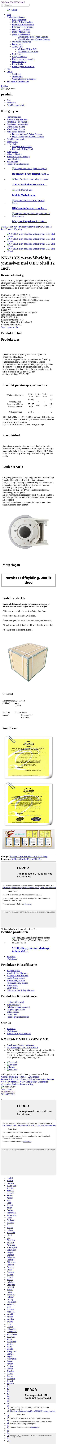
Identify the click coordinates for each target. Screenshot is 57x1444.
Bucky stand (17, 44)
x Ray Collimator (19, 56)
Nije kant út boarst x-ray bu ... (29, 208)
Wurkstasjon (17, 76)
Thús (9, 14)
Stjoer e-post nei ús (9, 327)
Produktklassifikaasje (16, 17)
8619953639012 (8, 1091)
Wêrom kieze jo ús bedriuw (24, 79)
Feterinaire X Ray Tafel (28, 51)
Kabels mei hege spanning (23, 59)
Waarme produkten (9, 1077)
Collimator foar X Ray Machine (20, 990)
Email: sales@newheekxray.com (21, 1045)
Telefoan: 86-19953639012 (13, 2)
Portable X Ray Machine (23, 24)
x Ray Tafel (12, 1014)
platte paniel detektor (21, 34)
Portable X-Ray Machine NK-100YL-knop (28, 856)
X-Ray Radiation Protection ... (29, 184)
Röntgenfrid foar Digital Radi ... (30, 173)
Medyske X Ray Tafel (27, 49)
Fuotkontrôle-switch (15, 1002)
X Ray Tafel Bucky (28, 1082)
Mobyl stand (17, 54)
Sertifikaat (16, 74)
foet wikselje (17, 64)
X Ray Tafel (17, 47)
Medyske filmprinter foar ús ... (29, 221)
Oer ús (9, 71)
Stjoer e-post (6, 1089)
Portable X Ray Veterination (33, 1079)
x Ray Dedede (13, 1012)
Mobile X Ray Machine (22, 22)
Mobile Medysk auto (21, 32)
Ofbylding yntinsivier (21, 42)
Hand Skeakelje (19, 61)
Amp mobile (33, 1077)
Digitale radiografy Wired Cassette (33, 37)
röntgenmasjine (13, 970)
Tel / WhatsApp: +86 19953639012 (22, 1047)
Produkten (11, 103)
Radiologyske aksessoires (23, 66)
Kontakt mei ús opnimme (18, 81)
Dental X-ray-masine (21, 29)
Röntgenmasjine (19, 19)
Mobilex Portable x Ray (22, 1084)
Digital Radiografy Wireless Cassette (34, 39)
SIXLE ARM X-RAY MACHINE (27, 859)
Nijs (8, 69)
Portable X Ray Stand (10, 1079)
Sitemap (23, 1077)
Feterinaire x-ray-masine (22, 27)
